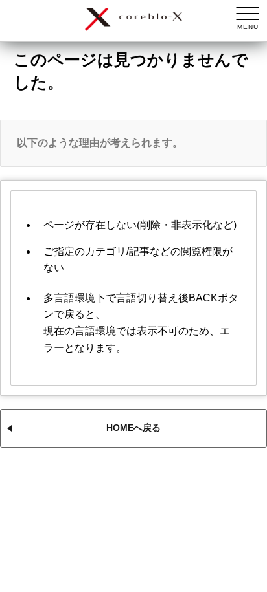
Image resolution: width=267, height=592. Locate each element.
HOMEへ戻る (133, 427)
